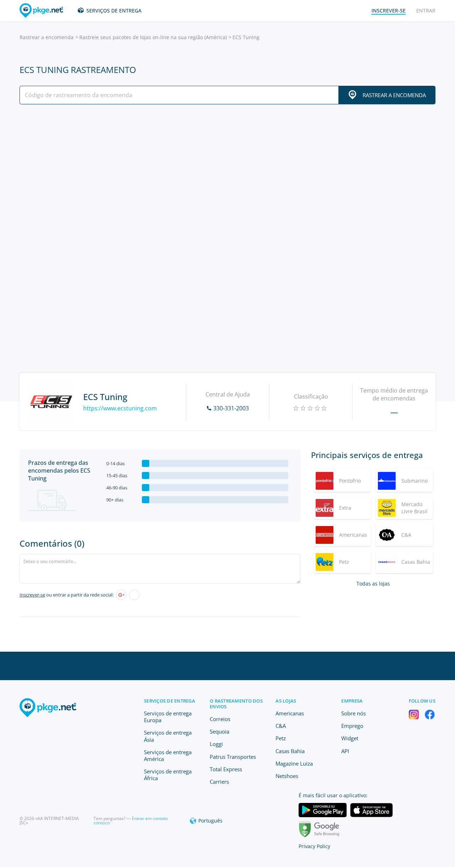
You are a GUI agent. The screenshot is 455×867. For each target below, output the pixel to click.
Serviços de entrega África (168, 775)
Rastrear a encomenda (47, 37)
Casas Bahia (290, 751)
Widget (349, 738)
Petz (280, 738)
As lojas (285, 701)
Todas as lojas (373, 583)
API (345, 751)
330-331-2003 (231, 408)
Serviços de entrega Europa (168, 717)
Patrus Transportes (233, 756)
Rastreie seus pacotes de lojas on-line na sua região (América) (153, 37)
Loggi (216, 743)
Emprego (352, 725)
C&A (280, 725)
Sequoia (219, 731)
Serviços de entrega (113, 10)
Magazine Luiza (294, 763)
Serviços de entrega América (168, 755)
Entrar (425, 10)
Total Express (226, 769)
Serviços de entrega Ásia (168, 736)
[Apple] (134, 594)
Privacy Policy (314, 846)
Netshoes (286, 775)
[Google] (121, 594)
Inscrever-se (32, 595)
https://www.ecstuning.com (120, 408)
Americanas (289, 713)
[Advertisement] (227, 172)
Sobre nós (353, 713)
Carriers (219, 781)
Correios (220, 718)
